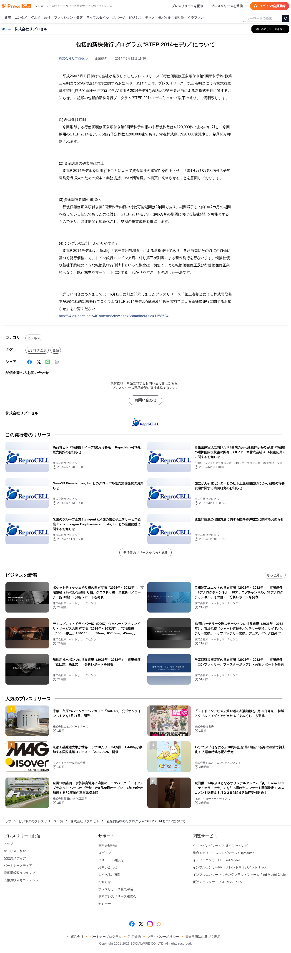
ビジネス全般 (37, 350)
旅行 (47, 17)
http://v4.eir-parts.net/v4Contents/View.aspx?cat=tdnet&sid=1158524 (113, 316)
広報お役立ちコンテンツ (21, 880)
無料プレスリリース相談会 (117, 896)
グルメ (35, 17)
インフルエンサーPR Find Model (216, 860)
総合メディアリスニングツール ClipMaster (223, 853)
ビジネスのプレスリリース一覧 (41, 821)
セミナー (104, 903)
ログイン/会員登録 (272, 6)
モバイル (164, 17)
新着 (8, 17)
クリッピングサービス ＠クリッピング (220, 845)
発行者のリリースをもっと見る (145, 552)
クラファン (196, 17)
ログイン (104, 853)
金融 (56, 350)
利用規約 (134, 936)
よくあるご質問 (109, 874)
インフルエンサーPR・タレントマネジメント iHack (229, 867)
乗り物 (179, 17)
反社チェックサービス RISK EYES (217, 882)
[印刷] (57, 362)
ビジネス (135, 17)
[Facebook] (29, 362)
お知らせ (104, 882)
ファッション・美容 (68, 17)
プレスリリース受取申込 (115, 889)
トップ (6, 821)
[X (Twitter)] (38, 362)
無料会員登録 (107, 845)
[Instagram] (150, 924)
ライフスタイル (97, 17)
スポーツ (118, 17)
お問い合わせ (145, 400)
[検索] (285, 18)
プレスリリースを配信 (187, 6)
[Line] (47, 362)
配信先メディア (15, 858)
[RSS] (159, 924)
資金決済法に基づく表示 (202, 936)
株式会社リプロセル (73, 58)
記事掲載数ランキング (19, 873)
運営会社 (77, 936)
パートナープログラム (106, 936)
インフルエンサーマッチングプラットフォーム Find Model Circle (239, 874)
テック (150, 17)
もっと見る (275, 575)
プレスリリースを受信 (227, 6)
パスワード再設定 (111, 860)
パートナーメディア (18, 865)
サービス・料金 (15, 851)
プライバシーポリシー (163, 936)
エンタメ (21, 17)
